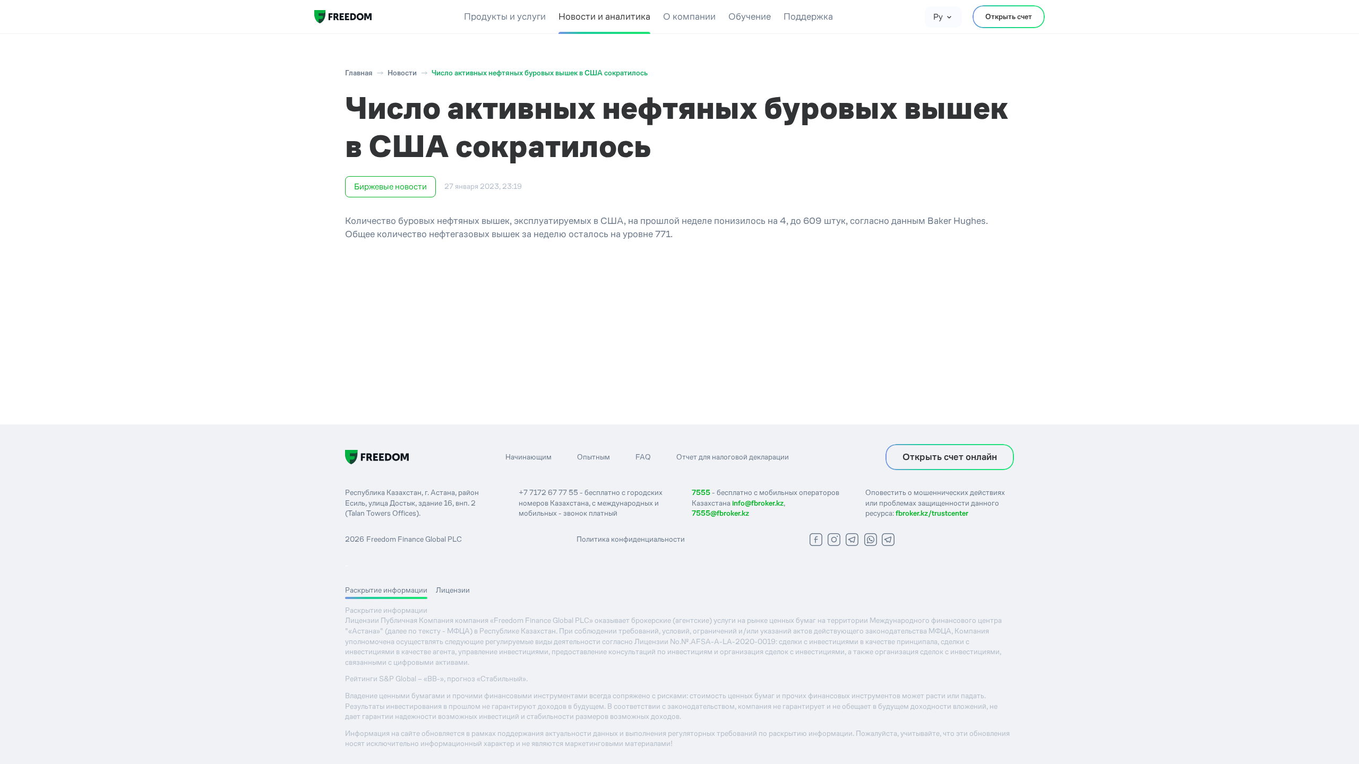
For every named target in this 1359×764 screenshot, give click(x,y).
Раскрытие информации (386, 590)
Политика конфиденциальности (631, 539)
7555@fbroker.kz (720, 513)
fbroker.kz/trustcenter (932, 513)
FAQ (643, 457)
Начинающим (528, 457)
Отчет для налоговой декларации (732, 457)
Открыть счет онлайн (949, 457)
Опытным (593, 457)
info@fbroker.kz (758, 503)
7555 (701, 492)
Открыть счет (1008, 16)
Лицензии (453, 590)
